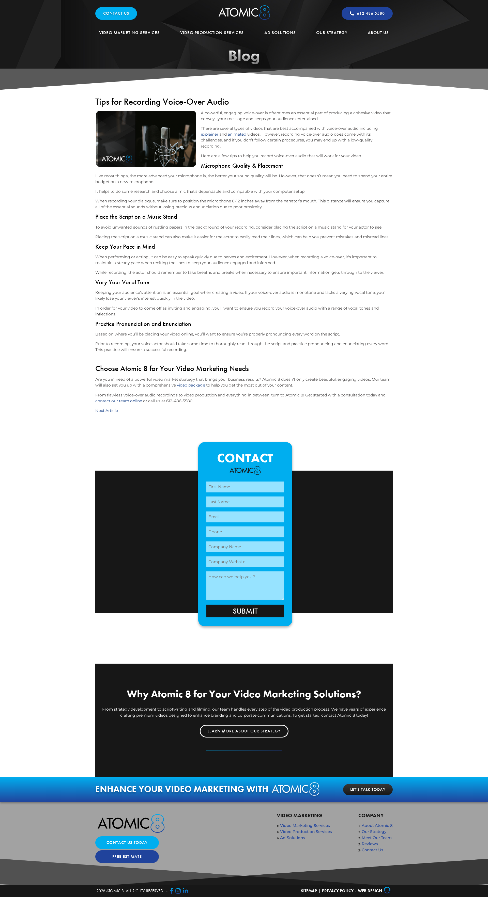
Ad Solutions (280, 32)
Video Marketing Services (129, 32)
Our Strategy (331, 32)
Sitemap (309, 890)
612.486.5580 (371, 13)
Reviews (370, 843)
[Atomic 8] (244, 20)
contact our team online (118, 400)
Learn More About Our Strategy (244, 731)
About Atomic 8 (377, 825)
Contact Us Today (127, 842)
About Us (378, 32)
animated (237, 134)
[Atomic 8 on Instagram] (178, 891)
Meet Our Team (377, 837)
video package (191, 385)
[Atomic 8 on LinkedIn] (185, 891)
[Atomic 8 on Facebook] (171, 891)
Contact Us (116, 13)
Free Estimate (127, 856)
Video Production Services (212, 32)
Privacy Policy (338, 890)
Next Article (106, 410)
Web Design (370, 890)
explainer (209, 134)
